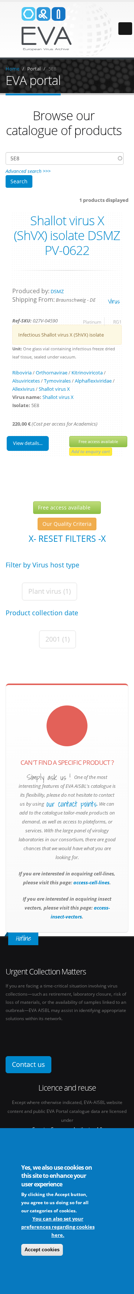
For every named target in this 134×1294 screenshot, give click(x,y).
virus (114, 301)
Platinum (92, 322)
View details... (27, 443)
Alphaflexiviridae (93, 380)
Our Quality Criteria (67, 523)
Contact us (28, 1064)
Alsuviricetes (26, 380)
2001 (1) (57, 639)
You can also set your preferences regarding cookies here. (58, 1226)
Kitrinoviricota (87, 372)
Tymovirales (57, 380)
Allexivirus (23, 389)
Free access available (98, 441)
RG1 (117, 322)
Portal (34, 68)
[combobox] (65, 158)
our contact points (72, 804)
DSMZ (57, 291)
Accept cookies (42, 1249)
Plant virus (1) (49, 591)
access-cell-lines (90, 882)
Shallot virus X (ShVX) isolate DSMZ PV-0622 (67, 235)
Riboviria (22, 372)
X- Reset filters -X (67, 538)
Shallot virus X (54, 389)
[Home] (67, 29)
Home (12, 68)
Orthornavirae (51, 372)
